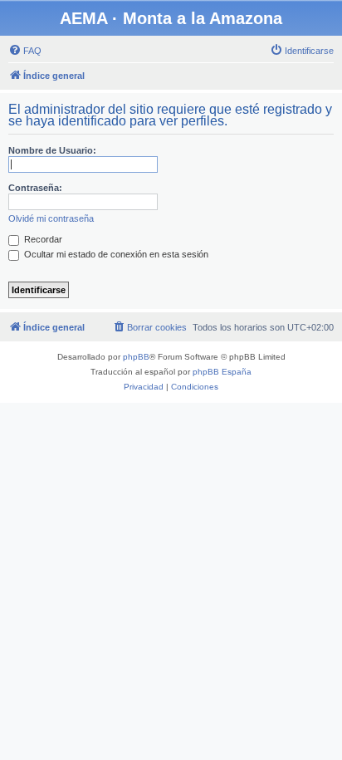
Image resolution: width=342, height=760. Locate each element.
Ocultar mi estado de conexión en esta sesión (115, 254)
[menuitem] (25, 51)
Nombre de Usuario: (52, 150)
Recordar (42, 239)
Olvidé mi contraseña (51, 218)
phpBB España (222, 371)
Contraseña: (35, 188)
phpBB (136, 356)
